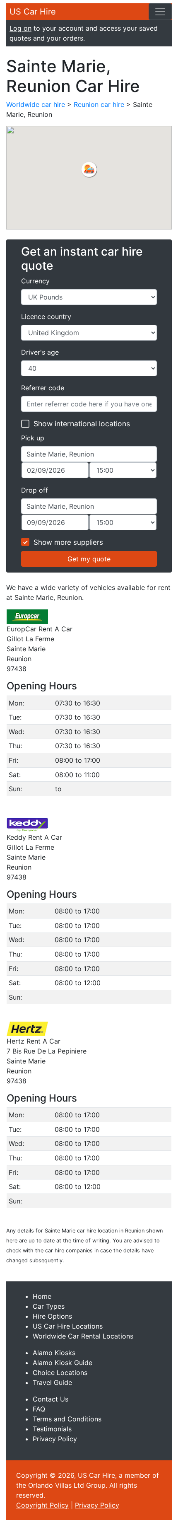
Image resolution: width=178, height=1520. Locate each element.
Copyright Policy (42, 1505)
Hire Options (52, 1316)
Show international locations (82, 423)
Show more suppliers (68, 542)
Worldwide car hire (35, 104)
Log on (20, 28)
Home (42, 1296)
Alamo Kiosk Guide (62, 1362)
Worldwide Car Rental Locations (83, 1336)
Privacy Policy (55, 1439)
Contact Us (50, 1399)
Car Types (49, 1306)
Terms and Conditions (67, 1419)
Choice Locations (60, 1372)
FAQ (39, 1409)
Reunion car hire (99, 104)
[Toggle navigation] (160, 11)
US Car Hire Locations (68, 1326)
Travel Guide (52, 1382)
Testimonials (52, 1429)
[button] (89, 169)
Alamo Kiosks (54, 1352)
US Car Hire (33, 12)
